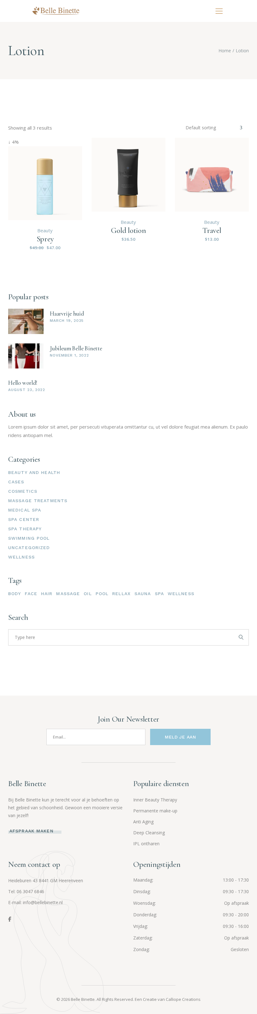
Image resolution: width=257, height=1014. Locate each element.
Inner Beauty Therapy (155, 800)
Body (14, 593)
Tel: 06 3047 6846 (26, 891)
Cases (16, 481)
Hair (46, 593)
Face (31, 593)
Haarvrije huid (67, 313)
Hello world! (22, 382)
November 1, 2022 (69, 355)
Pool (102, 593)
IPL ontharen (146, 844)
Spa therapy (25, 528)
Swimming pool (29, 538)
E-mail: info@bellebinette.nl (35, 902)
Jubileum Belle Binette (76, 348)
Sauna (142, 593)
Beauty (45, 230)
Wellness (21, 556)
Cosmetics (22, 491)
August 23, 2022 (26, 390)
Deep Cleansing (149, 833)
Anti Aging (143, 822)
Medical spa (24, 509)
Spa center (23, 519)
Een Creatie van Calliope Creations (168, 999)
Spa (159, 593)
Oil (88, 593)
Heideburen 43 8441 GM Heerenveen (45, 880)
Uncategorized (29, 547)
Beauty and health (34, 472)
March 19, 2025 (67, 320)
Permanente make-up (155, 811)
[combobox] (214, 128)
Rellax (121, 593)
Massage (68, 593)
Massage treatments (37, 500)
